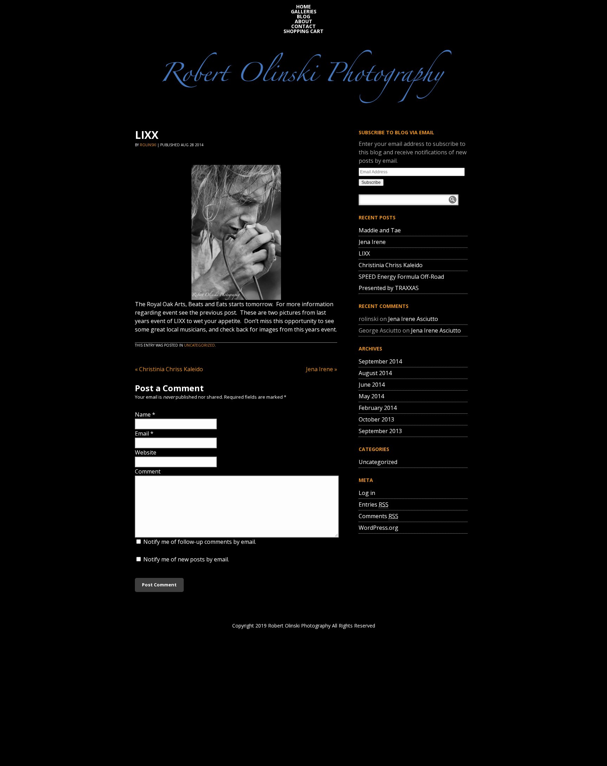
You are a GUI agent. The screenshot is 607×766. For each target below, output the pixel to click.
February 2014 (378, 408)
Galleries (303, 11)
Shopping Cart (303, 31)
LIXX (364, 253)
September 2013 (380, 431)
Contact (303, 26)
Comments (378, 516)
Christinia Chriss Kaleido (169, 369)
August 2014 (375, 373)
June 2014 (372, 384)
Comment (148, 471)
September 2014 (380, 361)
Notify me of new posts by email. (186, 559)
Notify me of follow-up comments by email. (199, 542)
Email (142, 433)
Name (143, 414)
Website (145, 452)
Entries (374, 504)
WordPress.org (378, 528)
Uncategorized (199, 345)
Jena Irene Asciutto (413, 319)
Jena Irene (321, 369)
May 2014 (371, 396)
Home (303, 6)
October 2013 (376, 419)
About (303, 21)
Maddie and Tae (380, 230)
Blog (303, 16)
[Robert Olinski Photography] (303, 74)
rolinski (148, 144)
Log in (367, 493)
